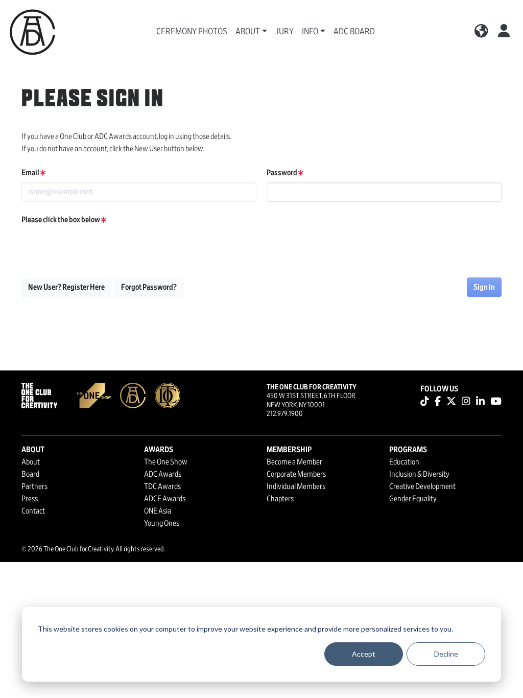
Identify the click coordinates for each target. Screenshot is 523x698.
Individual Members (296, 486)
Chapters (280, 499)
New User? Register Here (66, 287)
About (30, 462)
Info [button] (310, 31)
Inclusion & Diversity (419, 474)
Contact (33, 511)
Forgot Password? (149, 287)
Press (29, 499)
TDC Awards (162, 486)
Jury (284, 31)
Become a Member (294, 462)
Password (282, 173)
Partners (34, 486)
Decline (446, 653)
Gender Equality (413, 499)
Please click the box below (61, 220)
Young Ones (161, 523)
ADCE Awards (164, 499)
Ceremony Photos (191, 31)
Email (30, 173)
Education (404, 462)
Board (30, 474)
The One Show (165, 462)
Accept (363, 653)
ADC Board (354, 31)
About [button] (247, 31)
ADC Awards (162, 474)
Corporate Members (296, 474)
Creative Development (422, 486)
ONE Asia (157, 511)
